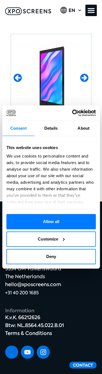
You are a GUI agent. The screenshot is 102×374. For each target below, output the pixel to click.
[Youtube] (27, 352)
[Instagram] (43, 352)
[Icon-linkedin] (11, 352)
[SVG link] (28, 11)
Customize (48, 239)
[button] (91, 10)
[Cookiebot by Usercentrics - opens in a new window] (73, 113)
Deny (51, 256)
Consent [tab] (18, 128)
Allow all (51, 221)
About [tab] (83, 128)
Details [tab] (51, 128)
